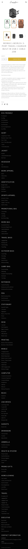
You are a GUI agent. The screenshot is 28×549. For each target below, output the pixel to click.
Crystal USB (4, 407)
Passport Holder (4, 505)
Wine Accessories (5, 531)
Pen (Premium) (4, 298)
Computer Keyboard (6, 378)
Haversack (3, 276)
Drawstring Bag (4, 269)
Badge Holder (4, 185)
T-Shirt (2, 144)
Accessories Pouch (5, 225)
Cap (2, 164)
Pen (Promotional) (5, 300)
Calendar (3, 325)
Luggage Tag (4, 502)
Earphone (3, 396)
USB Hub (3, 384)
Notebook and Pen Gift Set (7, 287)
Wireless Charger (5, 369)
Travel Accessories (5, 507)
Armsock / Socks (4, 198)
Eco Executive (4, 124)
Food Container (4, 482)
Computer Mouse (5, 380)
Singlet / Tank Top (5, 202)
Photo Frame (4, 489)
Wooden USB (4, 420)
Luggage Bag (4, 240)
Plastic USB (3, 415)
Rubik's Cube (4, 336)
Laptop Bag (4, 231)
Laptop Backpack (5, 229)
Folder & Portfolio (5, 285)
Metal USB (3, 411)
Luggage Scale (4, 500)
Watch (2, 529)
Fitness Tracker (4, 454)
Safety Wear (4, 176)
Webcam (3, 387)
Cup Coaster (4, 478)
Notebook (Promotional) (6, 289)
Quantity (3, 56)
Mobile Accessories (5, 354)
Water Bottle (4, 438)
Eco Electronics (4, 122)
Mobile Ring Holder (5, 356)
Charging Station (5, 351)
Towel (2, 462)
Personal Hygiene (5, 458)
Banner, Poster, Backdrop (7, 342)
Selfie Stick (3, 364)
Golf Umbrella (4, 447)
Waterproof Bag (4, 262)
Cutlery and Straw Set (6, 480)
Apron (2, 173)
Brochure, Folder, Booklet (7, 345)
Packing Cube (4, 242)
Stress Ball (3, 471)
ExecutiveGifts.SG (7, 547)
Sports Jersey (4, 204)
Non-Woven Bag (4, 218)
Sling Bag (3, 258)
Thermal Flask (4, 433)
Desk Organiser (4, 327)
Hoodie (3, 153)
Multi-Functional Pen (5, 296)
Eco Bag (3, 118)
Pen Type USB (4, 413)
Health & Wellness (5, 456)
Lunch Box (3, 487)
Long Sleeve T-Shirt (5, 135)
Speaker (3, 398)
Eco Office (3, 129)
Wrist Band (3, 191)
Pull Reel (3, 189)
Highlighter (3, 311)
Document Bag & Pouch (6, 227)
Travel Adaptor (4, 509)
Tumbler (3, 436)
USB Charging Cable (5, 367)
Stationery (3, 318)
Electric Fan (3, 427)
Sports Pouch (4, 260)
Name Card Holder (5, 524)
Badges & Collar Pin (5, 187)
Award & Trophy (4, 307)
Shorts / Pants (4, 200)
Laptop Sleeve (4, 233)
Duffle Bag (3, 271)
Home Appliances (5, 485)
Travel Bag (3, 247)
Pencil (2, 316)
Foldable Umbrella (5, 445)
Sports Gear (4, 460)
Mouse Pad (3, 331)
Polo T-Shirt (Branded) (6, 142)
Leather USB (4, 409)
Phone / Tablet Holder (6, 360)
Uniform (3, 178)
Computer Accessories (6, 376)
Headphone (4, 382)
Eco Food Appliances (6, 126)
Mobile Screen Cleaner (6, 358)
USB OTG (3, 418)
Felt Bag (3, 213)
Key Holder (3, 520)
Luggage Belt (4, 498)
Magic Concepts (4, 329)
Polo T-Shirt (4, 140)
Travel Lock (3, 511)
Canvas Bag (3, 211)
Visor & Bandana (4, 167)
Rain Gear (3, 158)
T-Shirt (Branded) (5, 146)
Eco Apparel (4, 116)
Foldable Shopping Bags (6, 273)
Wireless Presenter (5, 389)
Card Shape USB (5, 404)
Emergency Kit (4, 496)
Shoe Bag (3, 256)
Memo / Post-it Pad (5, 313)
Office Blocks (4, 333)
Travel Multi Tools (5, 513)
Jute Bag (3, 216)
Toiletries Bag (4, 245)
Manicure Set (4, 522)
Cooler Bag (3, 254)
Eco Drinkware (4, 120)
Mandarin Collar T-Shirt (6, 138)
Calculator (3, 309)
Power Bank (4, 362)
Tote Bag (3, 278)
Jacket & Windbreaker (6, 155)
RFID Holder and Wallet (6, 527)
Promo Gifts (4, 469)
